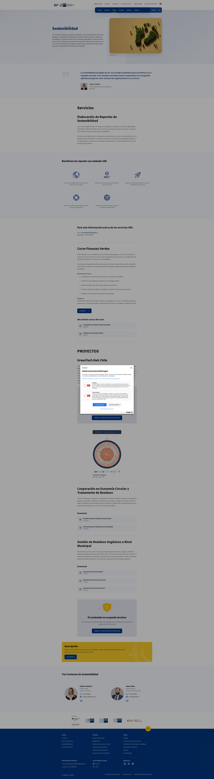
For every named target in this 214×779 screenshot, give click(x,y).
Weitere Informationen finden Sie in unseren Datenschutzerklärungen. (101, 378)
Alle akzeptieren (99, 404)
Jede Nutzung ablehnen (107, 409)
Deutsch (84, 368)
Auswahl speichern (114, 404)
